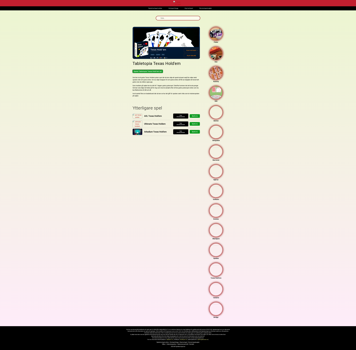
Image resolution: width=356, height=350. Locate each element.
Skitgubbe (216, 140)
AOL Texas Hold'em (153, 116)
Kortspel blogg (174, 342)
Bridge (216, 317)
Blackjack (216, 239)
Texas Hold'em (216, 278)
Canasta (216, 298)
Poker (216, 42)
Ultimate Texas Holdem (155, 124)
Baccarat (216, 160)
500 (216, 101)
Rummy (216, 81)
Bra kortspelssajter (194, 342)
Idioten (216, 121)
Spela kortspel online (163, 342)
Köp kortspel (183, 342)
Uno (216, 62)
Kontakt (191, 344)
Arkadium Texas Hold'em (155, 132)
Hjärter (216, 180)
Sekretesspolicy (171, 344)
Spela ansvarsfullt (183, 344)
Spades (216, 258)
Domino (216, 219)
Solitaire (216, 199)
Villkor (163, 344)
